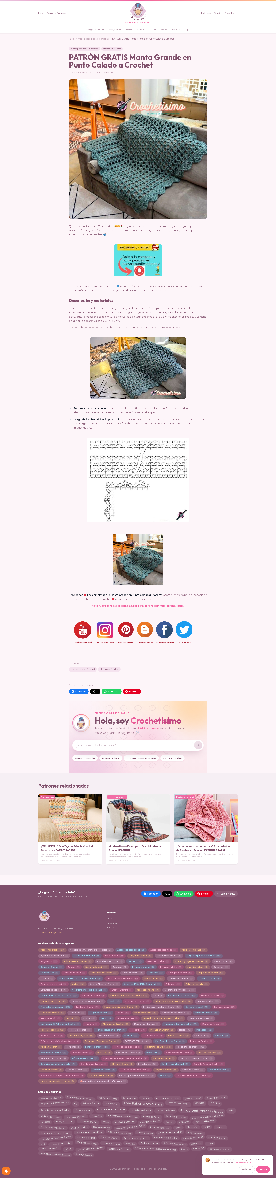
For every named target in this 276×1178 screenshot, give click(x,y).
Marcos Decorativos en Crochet (123, 1116)
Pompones (72, 1047)
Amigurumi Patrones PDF (170, 1132)
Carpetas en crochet (210, 972)
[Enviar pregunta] (198, 745)
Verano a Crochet (218, 1070)
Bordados (119, 967)
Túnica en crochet (192, 1070)
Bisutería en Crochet (216, 1097)
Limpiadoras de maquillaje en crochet (162, 1018)
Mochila (184, 1030)
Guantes (170, 1121)
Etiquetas (229, 13)
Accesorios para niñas (162, 950)
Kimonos (88, 1018)
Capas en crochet (132, 972)
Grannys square (224, 1007)
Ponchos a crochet (96, 1047)
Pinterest (133, 691)
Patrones (206, 13)
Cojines (78, 984)
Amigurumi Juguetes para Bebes (207, 1117)
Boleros (73, 967)
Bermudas (135, 961)
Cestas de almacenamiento (122, 978)
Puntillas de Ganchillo (128, 1052)
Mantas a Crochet (109, 669)
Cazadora (220, 1127)
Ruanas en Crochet (163, 1058)
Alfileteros (184, 1122)
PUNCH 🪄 (103, 1052)
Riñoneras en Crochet (84, 1058)
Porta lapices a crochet (126, 1047)
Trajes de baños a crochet (135, 1070)
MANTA (206, 1127)
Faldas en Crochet (149, 1143)
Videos (165, 1075)
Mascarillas (137, 1030)
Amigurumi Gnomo (139, 955)
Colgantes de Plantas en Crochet (55, 1138)
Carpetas (142, 29)
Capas (178, 1127)
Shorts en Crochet (122, 1064)
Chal (154, 29)
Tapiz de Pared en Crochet (208, 1064)
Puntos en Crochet (209, 1052)
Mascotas (45, 1122)
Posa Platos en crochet (190, 1047)
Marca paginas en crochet (110, 1030)
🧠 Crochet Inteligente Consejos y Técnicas (102, 1081)
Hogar (210, 1143)
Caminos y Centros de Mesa (89, 1132)
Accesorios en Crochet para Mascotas (90, 950)
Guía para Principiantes (174, 1143)
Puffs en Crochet (81, 1052)
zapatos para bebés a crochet (57, 1081)
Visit (93, 605)
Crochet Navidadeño (150, 1121)
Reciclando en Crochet (53, 1058)
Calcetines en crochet (60, 1143)
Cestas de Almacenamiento (80, 1098)
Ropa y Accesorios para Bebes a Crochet (124, 1058)
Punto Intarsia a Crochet (179, 1052)
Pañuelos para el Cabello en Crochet (59, 1041)
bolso (231, 1110)
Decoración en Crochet (83, 669)
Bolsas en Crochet (119, 1148)
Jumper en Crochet (165, 1110)
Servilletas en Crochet (93, 1064)
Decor (157, 995)
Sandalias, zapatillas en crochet (58, 1064)
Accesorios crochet (52, 950)
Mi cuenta (112, 922)
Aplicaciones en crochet (77, 961)
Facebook (80, 691)
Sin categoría (147, 1064)
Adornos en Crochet (193, 950)
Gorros (164, 29)
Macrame (91, 1024)
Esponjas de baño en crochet (111, 1109)
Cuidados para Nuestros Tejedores (128, 995)
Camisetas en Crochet (103, 972)
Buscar (110, 927)
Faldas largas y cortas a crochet (172, 1001)
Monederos (203, 1030)
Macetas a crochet (86, 1137)
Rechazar (247, 1169)
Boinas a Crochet (91, 1103)
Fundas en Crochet (87, 1007)
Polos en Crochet (50, 1047)
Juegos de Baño (50, 1018)
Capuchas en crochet (176, 1116)
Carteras (47, 978)
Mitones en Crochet (161, 1030)
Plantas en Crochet (200, 1041)
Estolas (114, 1001)
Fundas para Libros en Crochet (120, 1007)
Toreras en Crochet (103, 1070)
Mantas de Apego (212, 1024)
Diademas (215, 1102)
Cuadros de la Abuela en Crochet (58, 995)
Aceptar (263, 1169)
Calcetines (220, 967)
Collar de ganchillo (196, 984)
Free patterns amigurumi (55, 1007)
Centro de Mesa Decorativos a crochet (79, 978)
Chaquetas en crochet (53, 984)
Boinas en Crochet (51, 967)
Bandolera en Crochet (50, 1098)
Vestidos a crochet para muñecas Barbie (62, 1075)
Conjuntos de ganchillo (53, 990)
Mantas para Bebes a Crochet (55, 1154)
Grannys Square (83, 1154)
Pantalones (201, 1035)
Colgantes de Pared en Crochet (55, 1133)
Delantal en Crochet (212, 995)
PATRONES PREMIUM (137, 1041)
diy (75, 1103)
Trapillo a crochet (165, 1070)
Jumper (71, 1018)
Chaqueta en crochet (87, 1143)
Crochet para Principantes (178, 990)
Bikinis (106, 1121)
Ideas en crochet (144, 1013)
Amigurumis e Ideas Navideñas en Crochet (155, 1149)
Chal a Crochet (153, 978)
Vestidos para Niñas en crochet (136, 1075)
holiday (68, 1148)
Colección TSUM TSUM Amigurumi (141, 984)
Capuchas (155, 972)
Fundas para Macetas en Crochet (161, 1007)
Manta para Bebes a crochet (93, 38)
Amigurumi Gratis (95, 29)
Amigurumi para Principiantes (203, 955)
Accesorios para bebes (130, 950)
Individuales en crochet (178, 1103)
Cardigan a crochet (179, 972)
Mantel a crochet (79, 1030)
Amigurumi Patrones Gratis (201, 1110)
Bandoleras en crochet (109, 961)
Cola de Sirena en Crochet (104, 984)
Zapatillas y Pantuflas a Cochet (193, 1075)
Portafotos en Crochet (158, 1047)
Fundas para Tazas (108, 1098)
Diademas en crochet (53, 1001)
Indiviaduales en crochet (175, 1013)
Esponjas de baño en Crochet (87, 1001)
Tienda (217, 13)
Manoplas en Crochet (145, 1024)
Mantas (176, 29)
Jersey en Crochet (205, 1013)
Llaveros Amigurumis (200, 1018)
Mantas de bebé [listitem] (110, 758)
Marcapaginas (111, 1103)
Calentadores (49, 972)
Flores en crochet (207, 1001)
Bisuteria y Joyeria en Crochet (191, 961)
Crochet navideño (147, 990)
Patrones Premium (56, 13)
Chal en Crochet (79, 1127)
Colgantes (172, 984)
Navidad (130, 1035)
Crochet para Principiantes (90, 1148)
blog (42, 1143)
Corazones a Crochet (76, 1116)
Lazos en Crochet (127, 1018)
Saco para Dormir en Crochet (196, 1058)
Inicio (41, 13)
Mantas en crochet (112, 48)
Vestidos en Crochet (101, 1075)
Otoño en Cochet (152, 1035)
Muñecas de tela (108, 1035)
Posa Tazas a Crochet (53, 1052)
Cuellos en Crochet (93, 995)
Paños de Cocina (178, 1035)
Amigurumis (115, 29)
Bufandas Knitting (170, 967)
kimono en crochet (217, 1138)
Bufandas (199, 1102)
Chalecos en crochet (180, 978)
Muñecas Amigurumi (81, 1035)
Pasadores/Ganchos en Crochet (102, 1041)
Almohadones (114, 955)
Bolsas (129, 29)
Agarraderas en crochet (54, 955)
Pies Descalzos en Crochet (169, 1041)
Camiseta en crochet (193, 1138)
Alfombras (196, 1143)
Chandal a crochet (209, 978)
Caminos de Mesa (74, 972)
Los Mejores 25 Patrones (167, 1097)
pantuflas (221, 1035)
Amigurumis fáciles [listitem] (85, 758)
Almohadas (192, 1127)
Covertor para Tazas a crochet (88, 990)
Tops (187, 29)
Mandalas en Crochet (115, 1024)
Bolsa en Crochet (95, 967)
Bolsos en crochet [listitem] (172, 758)
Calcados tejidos (197, 967)
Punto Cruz (152, 1052)
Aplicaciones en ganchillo (136, 1138)
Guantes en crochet (52, 1013)
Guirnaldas (76, 1013)
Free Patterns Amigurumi (143, 1103)
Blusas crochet (223, 961)
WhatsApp (113, 691)
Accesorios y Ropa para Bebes (130, 1127)
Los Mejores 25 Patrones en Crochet (59, 1024)
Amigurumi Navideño (168, 955)
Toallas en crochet (51, 1070)
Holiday (122, 1013)
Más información (242, 1162)
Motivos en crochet (52, 1035)
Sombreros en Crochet (175, 1064)
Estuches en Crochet (137, 1001)
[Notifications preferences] (6, 1171)
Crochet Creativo (121, 990)
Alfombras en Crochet (86, 955)
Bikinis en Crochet (157, 961)
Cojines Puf (198, 1148)
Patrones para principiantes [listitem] (141, 758)
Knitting (106, 1018)
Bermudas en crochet (220, 1149)
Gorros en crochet (196, 1007)
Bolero (184, 1149)
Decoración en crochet (181, 995)
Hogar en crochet (100, 1013)
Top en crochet (77, 1070)
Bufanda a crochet (143, 967)
